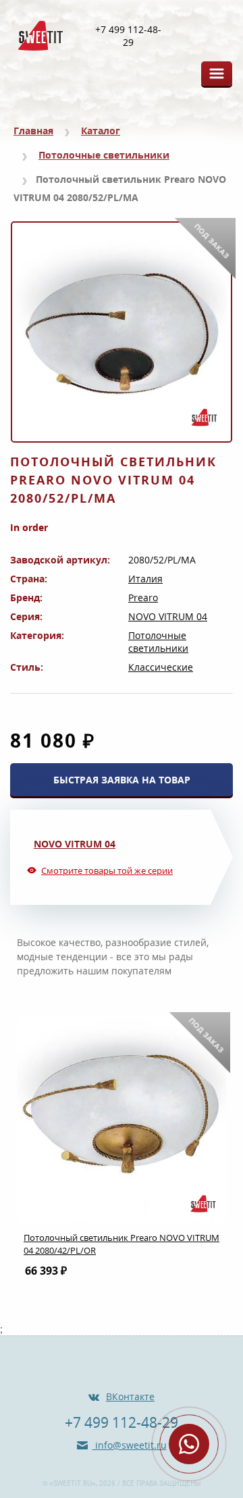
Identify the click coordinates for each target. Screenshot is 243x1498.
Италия (145, 578)
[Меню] (216, 73)
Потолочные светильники (103, 154)
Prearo (143, 597)
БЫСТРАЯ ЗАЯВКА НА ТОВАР (121, 779)
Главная (33, 130)
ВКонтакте (130, 1396)
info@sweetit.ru (129, 1445)
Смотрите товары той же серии (107, 870)
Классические (160, 667)
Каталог (100, 130)
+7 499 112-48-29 (128, 36)
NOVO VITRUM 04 (167, 616)
